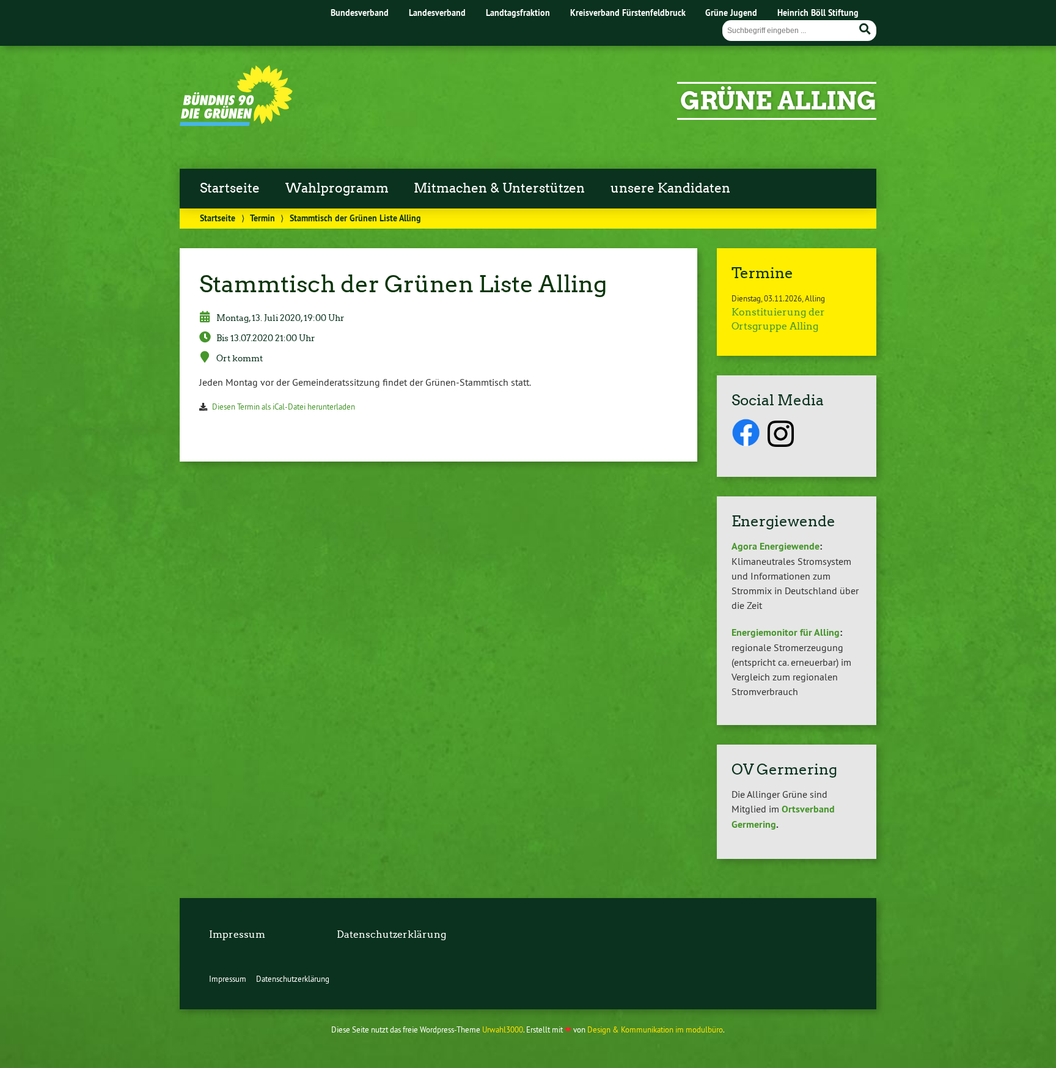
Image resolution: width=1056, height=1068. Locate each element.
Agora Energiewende (776, 546)
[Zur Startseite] (236, 122)
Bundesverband (360, 12)
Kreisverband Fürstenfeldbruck (628, 12)
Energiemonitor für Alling (786, 632)
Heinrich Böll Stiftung (818, 12)
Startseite (230, 188)
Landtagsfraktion (518, 12)
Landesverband (437, 12)
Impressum (237, 934)
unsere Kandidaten (670, 188)
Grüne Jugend (731, 12)
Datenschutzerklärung (391, 934)
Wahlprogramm (337, 188)
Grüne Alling (778, 101)
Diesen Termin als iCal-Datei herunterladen (283, 406)
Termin (262, 218)
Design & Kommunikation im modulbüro (655, 1029)
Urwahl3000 (502, 1029)
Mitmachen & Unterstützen (499, 188)
